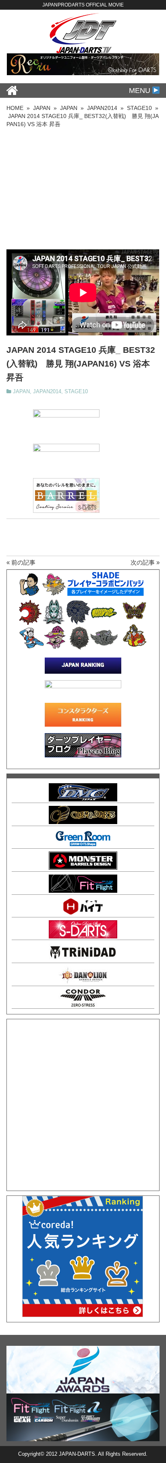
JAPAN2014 (47, 391)
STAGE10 (76, 391)
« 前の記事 (20, 562)
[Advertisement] (82, 188)
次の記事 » (145, 562)
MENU (140, 90)
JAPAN (21, 391)
